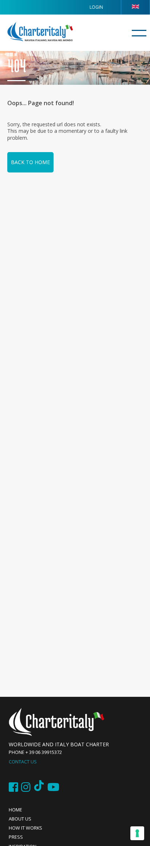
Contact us (23, 762)
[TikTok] (38, 787)
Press (16, 837)
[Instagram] (26, 787)
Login (96, 7)
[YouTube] (53, 787)
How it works (25, 828)
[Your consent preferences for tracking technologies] (137, 833)
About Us (20, 819)
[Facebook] (13, 787)
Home (15, 810)
